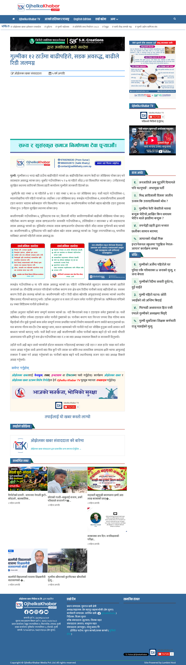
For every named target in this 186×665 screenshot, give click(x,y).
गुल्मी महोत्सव (63, 27)
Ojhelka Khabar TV (29, 19)
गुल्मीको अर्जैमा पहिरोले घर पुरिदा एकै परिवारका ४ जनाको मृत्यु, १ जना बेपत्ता (154, 269)
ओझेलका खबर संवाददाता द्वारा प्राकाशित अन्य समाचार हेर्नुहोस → (56, 449)
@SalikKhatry (108, 613)
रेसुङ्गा (106, 27)
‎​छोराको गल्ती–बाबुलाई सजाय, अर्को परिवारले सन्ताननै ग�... (65, 499)
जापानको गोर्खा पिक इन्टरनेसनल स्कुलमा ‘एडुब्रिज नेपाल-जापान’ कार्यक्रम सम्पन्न (152, 243)
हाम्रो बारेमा (100, 19)
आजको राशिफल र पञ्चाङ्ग (56, 19)
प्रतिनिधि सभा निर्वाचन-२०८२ (87, 27)
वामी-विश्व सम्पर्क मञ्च (123, 27)
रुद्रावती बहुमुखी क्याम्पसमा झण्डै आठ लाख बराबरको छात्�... (105, 497)
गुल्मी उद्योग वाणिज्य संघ (147, 27)
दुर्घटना (49, 27)
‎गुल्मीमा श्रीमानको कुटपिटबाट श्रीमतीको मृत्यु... (67, 579)
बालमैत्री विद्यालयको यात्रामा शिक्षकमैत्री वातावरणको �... (26, 579)
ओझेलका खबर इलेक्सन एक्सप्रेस (27, 27)
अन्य (112, 19)
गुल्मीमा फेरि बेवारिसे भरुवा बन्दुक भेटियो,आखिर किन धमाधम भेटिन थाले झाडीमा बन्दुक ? (151, 213)
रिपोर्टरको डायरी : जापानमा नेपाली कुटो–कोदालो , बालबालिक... (27, 497)
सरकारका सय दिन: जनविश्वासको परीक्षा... (103, 538)
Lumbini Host (169, 663)
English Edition (82, 19)
